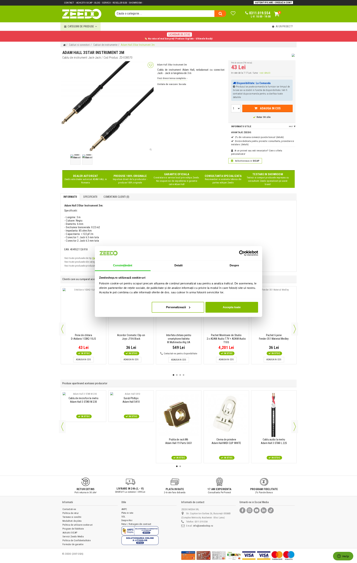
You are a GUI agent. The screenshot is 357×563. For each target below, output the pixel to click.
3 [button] (180, 375)
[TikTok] (271, 510)
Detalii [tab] (178, 265)
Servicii (106, 2)
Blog (97, 2)
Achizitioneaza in (247, 160)
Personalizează (176, 307)
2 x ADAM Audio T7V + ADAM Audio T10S (226, 339)
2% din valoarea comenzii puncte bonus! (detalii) (259, 137)
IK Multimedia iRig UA (178, 339)
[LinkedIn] (264, 510)
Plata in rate (127, 512)
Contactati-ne (69, 509)
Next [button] (294, 329)
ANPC (124, 509)
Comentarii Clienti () (116, 196)
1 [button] (173, 375)
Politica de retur (70, 513)
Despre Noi (126, 520)
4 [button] (183, 375)
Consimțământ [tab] (122, 265)
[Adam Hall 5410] (131, 394)
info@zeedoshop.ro (203, 525)
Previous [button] (62, 329)
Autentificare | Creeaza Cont (273, 2)
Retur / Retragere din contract (136, 524)
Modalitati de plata (72, 520)
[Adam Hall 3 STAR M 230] (83, 394)
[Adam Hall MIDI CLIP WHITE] (226, 414)
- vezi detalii (264, 72)
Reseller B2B (120, 2)
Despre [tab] (234, 265)
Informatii (70, 196)
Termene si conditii (71, 517)
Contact (69, 2)
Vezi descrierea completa (172, 78)
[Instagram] (250, 510)
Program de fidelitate (73, 528)
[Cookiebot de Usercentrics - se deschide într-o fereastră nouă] (242, 253)
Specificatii (90, 196)
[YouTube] (257, 510)
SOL (123, 516)
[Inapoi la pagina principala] (64, 45)
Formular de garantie (72, 544)
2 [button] (177, 375)
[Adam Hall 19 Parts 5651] (179, 414)
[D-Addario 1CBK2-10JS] (83, 310)
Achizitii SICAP (84, 2)
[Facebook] (242, 510)
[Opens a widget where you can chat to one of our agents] (343, 556)
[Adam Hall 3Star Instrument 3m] (75, 159)
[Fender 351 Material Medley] (274, 310)
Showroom (135, 2)
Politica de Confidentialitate (76, 540)
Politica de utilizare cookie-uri (77, 524)
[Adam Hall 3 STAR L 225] (274, 414)
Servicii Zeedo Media (73, 536)
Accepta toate (232, 307)
